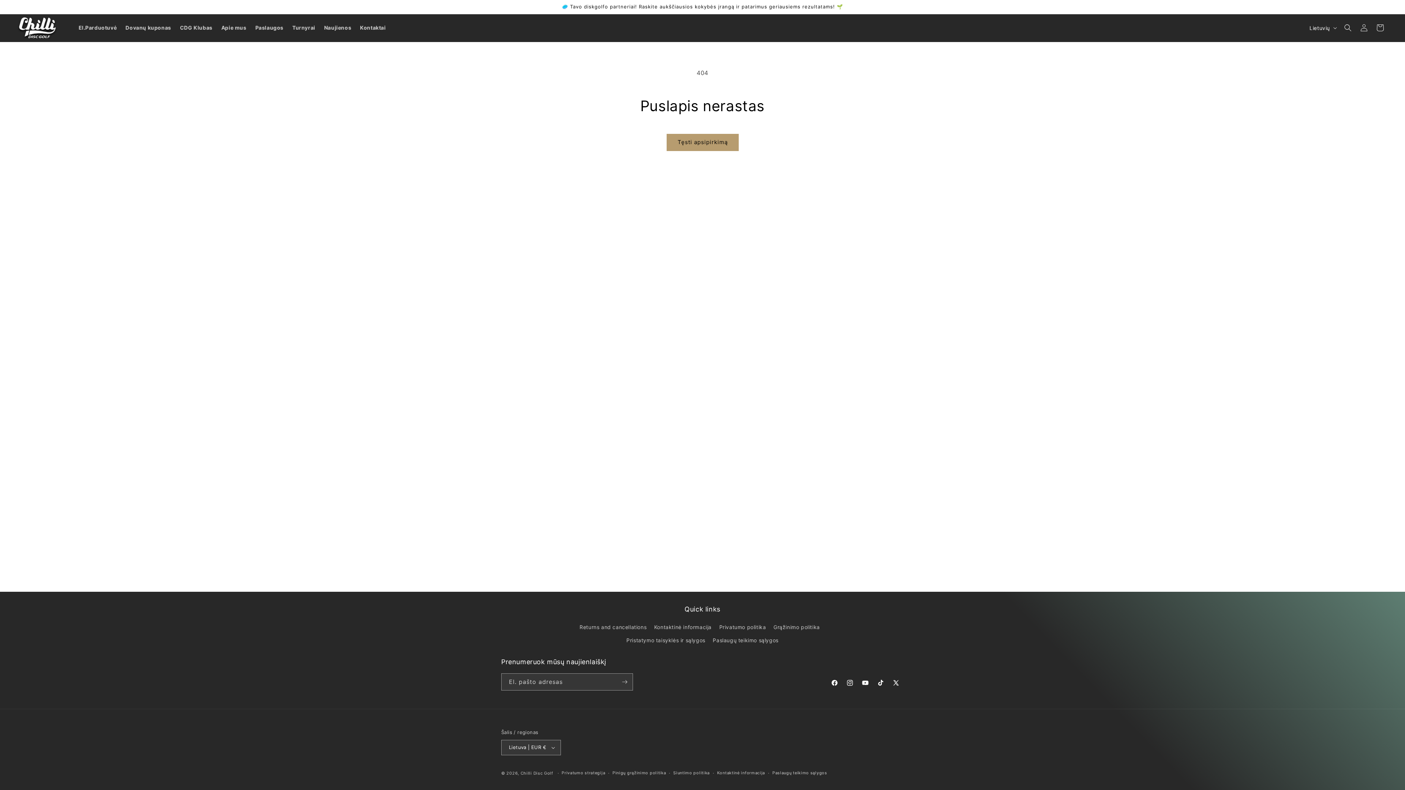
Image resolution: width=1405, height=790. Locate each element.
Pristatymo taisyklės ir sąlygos (665, 640)
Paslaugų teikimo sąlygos (745, 640)
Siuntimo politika (691, 772)
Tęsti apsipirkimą (703, 142)
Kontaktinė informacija (683, 627)
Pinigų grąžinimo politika (639, 772)
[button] (1348, 28)
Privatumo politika (742, 627)
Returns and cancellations (613, 627)
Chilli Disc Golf (537, 773)
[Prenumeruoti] (625, 682)
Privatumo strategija (583, 772)
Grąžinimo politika (796, 627)
